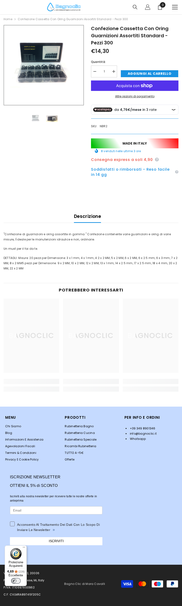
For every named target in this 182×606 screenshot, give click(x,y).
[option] (44, 65)
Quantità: (98, 62)
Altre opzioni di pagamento (135, 96)
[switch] (16, 581)
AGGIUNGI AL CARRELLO (150, 73)
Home (8, 19)
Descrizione (87, 216)
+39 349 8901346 (142, 428)
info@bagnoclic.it (143, 434)
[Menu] (24, 548)
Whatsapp (137, 439)
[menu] (175, 7)
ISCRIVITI (56, 541)
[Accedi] (147, 7)
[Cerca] (135, 7)
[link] (31, 381)
